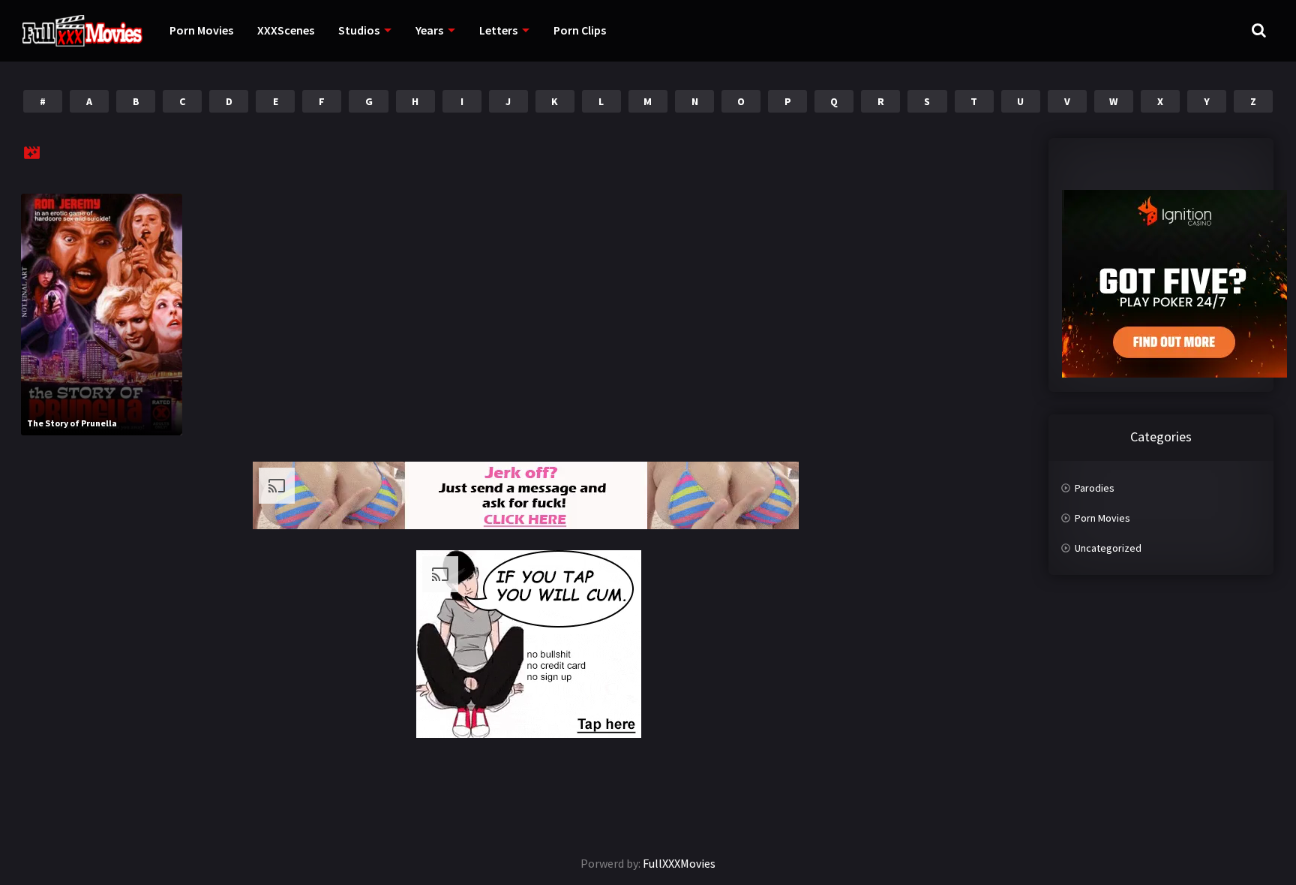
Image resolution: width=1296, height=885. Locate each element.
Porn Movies (201, 30)
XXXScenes (285, 30)
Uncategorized (1108, 548)
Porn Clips (580, 30)
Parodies (1094, 488)
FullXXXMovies (679, 863)
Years (429, 30)
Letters (498, 30)
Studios (359, 30)
